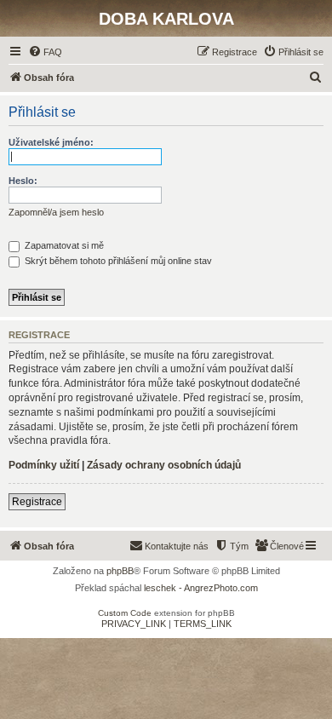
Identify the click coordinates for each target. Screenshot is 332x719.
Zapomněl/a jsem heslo (56, 212)
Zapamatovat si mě (63, 245)
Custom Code (125, 613)
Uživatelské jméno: (51, 142)
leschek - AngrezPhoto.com (201, 588)
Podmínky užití (44, 465)
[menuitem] (45, 52)
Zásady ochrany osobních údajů (164, 465)
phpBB (120, 571)
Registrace (37, 502)
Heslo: (23, 180)
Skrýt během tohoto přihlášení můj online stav (117, 261)
